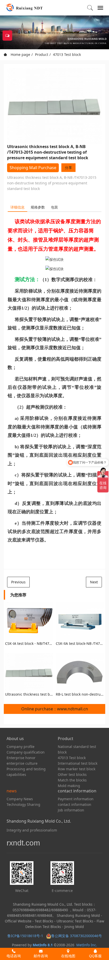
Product (41, 54)
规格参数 (38, 207)
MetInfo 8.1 (43, 944)
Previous (18, 582)
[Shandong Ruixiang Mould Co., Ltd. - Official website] (24, 8)
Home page (20, 54)
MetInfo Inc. (86, 944)
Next (94, 582)
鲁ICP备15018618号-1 (25, 935)
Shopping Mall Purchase (33, 167)
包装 (54, 207)
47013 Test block (67, 54)
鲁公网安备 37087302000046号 (77, 935)
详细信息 (17, 207)
